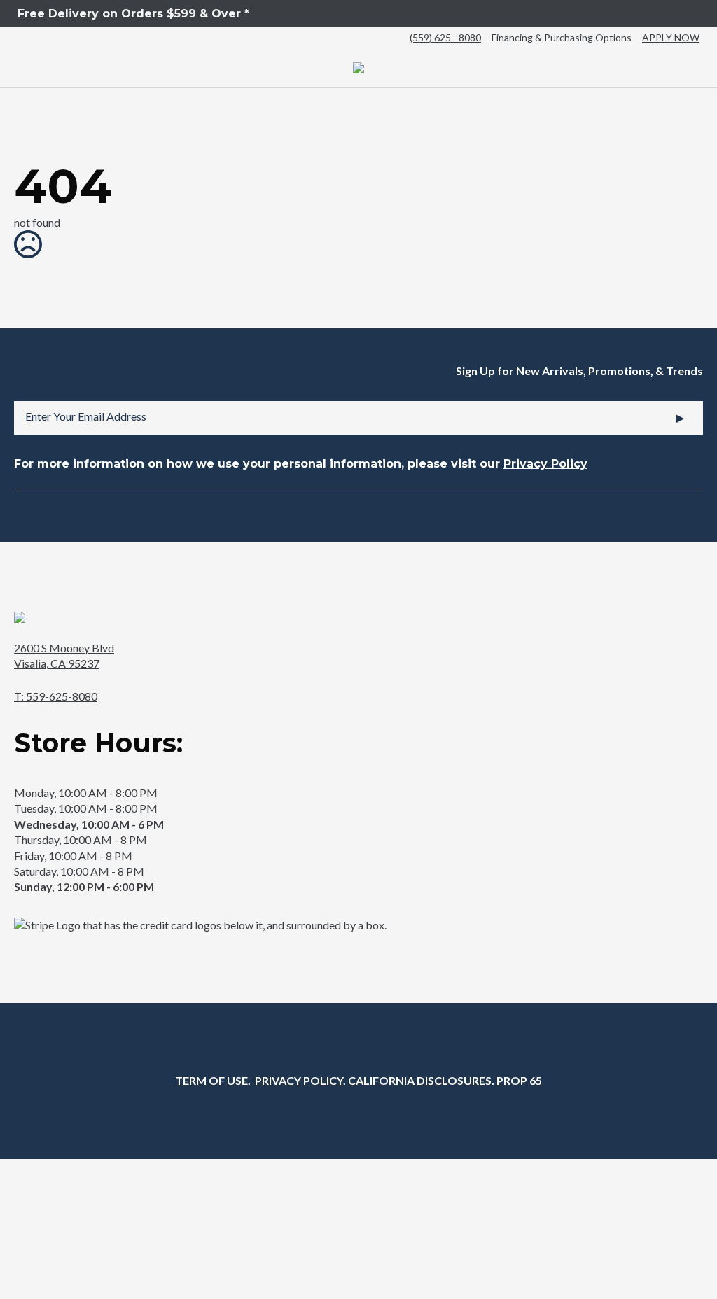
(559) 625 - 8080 (445, 37)
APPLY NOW (670, 37)
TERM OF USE (211, 1080)
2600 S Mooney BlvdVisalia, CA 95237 (64, 655)
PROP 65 (519, 1080)
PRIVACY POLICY (299, 1080)
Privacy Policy (545, 463)
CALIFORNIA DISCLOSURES (420, 1080)
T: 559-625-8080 (55, 696)
